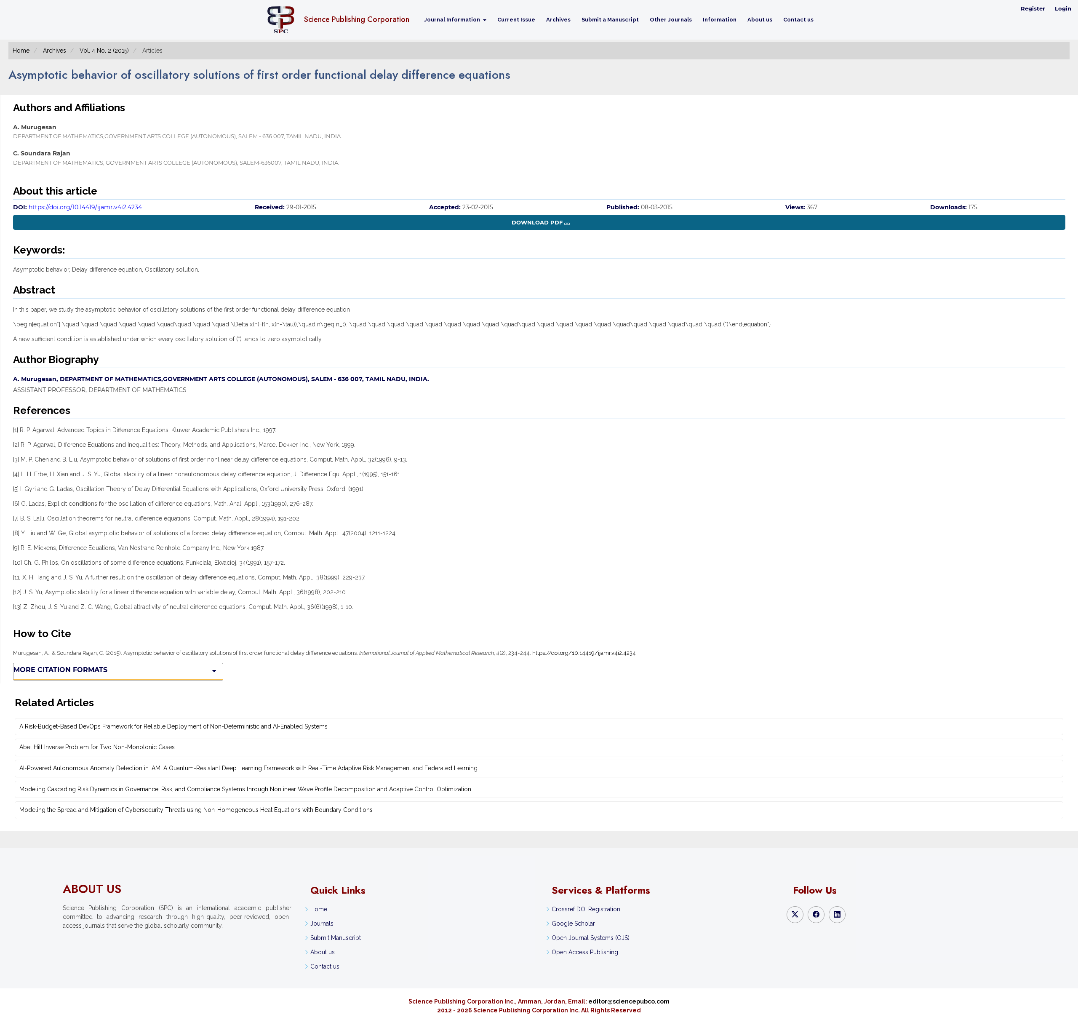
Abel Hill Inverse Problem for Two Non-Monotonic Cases (97, 747)
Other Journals (671, 19)
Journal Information (452, 19)
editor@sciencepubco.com (629, 1001)
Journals (322, 923)
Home (21, 50)
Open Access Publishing (585, 952)
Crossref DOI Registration (586, 909)
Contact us (798, 19)
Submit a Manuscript (610, 19)
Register (1033, 8)
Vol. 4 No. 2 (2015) (104, 50)
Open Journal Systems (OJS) (591, 938)
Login (1063, 8)
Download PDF (537, 222)
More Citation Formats (60, 670)
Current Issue (516, 19)
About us (759, 19)
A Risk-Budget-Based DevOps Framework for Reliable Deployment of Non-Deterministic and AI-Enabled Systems (173, 726)
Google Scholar (573, 923)
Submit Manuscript (335, 938)
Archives (558, 19)
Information (719, 19)
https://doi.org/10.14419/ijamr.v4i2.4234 (85, 207)
